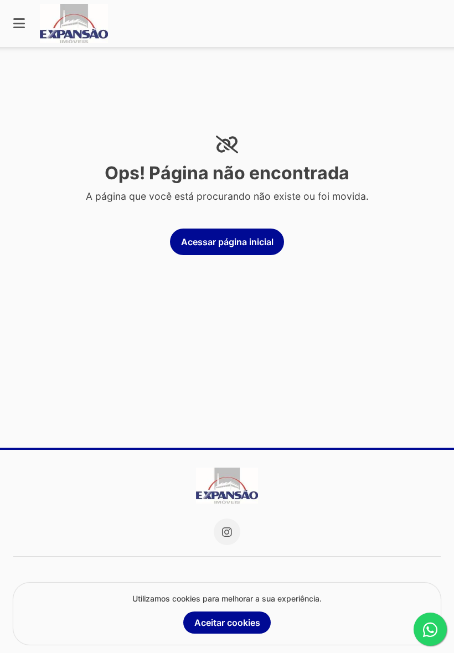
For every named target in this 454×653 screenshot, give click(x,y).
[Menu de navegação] (19, 23)
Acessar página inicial (227, 241)
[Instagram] (227, 532)
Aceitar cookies (227, 622)
